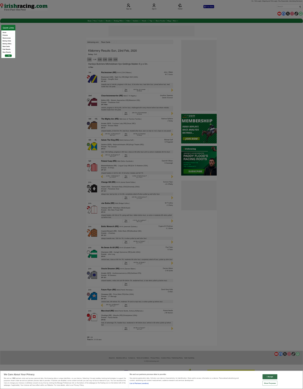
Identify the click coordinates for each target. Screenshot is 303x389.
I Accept (270, 376)
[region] (151, 380)
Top (9, 56)
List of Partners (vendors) (139, 383)
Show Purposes (270, 383)
